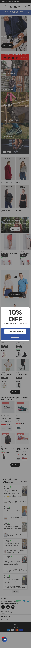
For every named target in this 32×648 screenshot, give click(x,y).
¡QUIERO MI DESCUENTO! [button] (15, 331)
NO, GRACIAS (15, 337)
